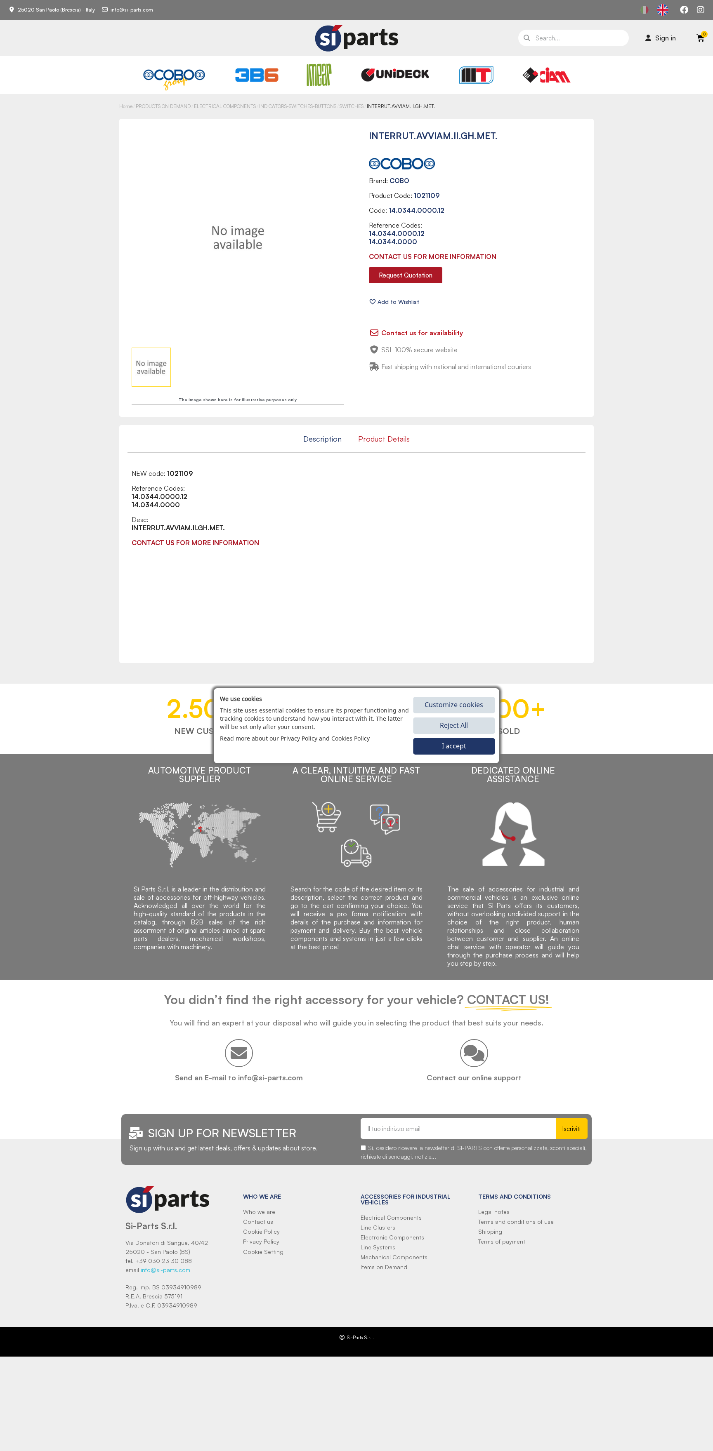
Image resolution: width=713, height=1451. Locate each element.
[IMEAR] (319, 74)
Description (322, 438)
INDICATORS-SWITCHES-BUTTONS (297, 106)
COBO (399, 180)
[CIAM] (546, 75)
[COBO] (174, 78)
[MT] (476, 75)
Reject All (454, 725)
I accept (454, 745)
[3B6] (257, 75)
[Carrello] (700, 38)
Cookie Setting (263, 1251)
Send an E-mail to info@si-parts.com (239, 1077)
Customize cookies (454, 704)
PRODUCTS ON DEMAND (163, 106)
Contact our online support (474, 1077)
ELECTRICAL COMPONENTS (225, 106)
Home (125, 106)
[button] (405, 275)
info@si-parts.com (165, 1269)
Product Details (384, 438)
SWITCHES (352, 106)
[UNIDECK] (395, 75)
